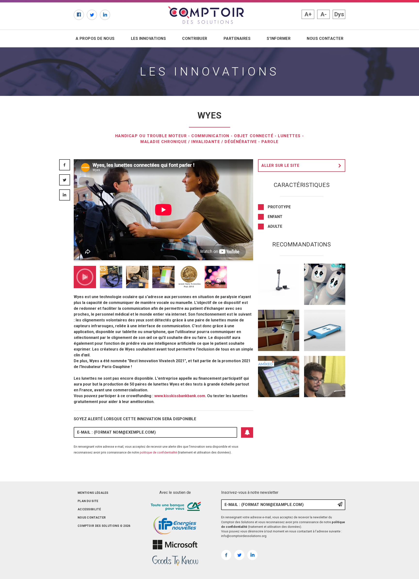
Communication (210, 136)
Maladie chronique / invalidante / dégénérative (198, 141)
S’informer (278, 38)
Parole (270, 141)
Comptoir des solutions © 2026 (104, 526)
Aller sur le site (280, 165)
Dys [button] (339, 14)
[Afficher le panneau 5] (189, 277)
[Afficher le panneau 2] (111, 277)
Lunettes (289, 136)
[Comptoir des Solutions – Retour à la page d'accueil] (206, 15)
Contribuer (194, 38)
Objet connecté (253, 136)
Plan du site (88, 501)
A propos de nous (95, 38)
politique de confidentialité (158, 452)
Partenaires (237, 38)
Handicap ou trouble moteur (151, 136)
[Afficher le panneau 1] (85, 277)
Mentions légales (93, 493)
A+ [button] (308, 14)
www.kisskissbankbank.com (179, 396)
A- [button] (324, 14)
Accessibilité (89, 509)
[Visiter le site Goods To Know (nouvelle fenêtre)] (175, 561)
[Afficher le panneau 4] (163, 277)
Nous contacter (325, 38)
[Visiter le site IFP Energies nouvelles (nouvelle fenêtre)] (175, 525)
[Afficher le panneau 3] (137, 277)
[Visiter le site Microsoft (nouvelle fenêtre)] (175, 545)
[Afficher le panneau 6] (216, 277)
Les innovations (148, 38)
